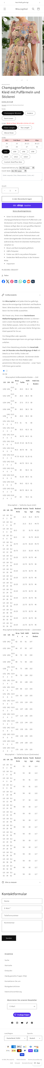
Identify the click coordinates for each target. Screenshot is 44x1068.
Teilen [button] (6, 275)
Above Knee (9, 133)
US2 (5, 151)
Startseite (8, 965)
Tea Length (25, 128)
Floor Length (9, 128)
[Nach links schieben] (16, 80)
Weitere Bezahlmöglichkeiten (22, 211)
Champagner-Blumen (12, 113)
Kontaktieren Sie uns (13, 981)
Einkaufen (8, 971)
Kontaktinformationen (29, 1063)
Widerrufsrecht (21, 1059)
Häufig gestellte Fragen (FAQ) (16, 976)
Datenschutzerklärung (13, 992)
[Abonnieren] (34, 1006)
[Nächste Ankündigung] (39, 2)
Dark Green (8, 118)
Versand (4, 105)
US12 (16, 157)
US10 (6, 157)
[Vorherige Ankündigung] (4, 2)
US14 (26, 157)
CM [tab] (6, 374)
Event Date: (6, 171)
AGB (11, 1063)
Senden (9, 938)
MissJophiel (10, 1059)
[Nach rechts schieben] (27, 80)
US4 (14, 151)
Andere (30, 113)
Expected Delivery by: (10, 168)
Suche (7, 960)
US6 (23, 151)
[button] (4, 9)
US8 (32, 151)
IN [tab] (3, 374)
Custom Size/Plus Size (13, 162)
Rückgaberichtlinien (12, 986)
